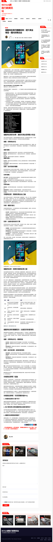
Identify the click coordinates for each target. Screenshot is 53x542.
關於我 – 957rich (9, 18)
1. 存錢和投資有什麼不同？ (11, 129)
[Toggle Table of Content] (19, 114)
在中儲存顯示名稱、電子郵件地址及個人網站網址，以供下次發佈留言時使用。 (19, 502)
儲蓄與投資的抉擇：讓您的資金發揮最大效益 (12, 115)
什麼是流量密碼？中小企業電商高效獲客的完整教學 (45, 36)
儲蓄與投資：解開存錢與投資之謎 (10, 122)
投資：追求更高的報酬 (10, 117)
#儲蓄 (17, 37)
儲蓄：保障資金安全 (10, 116)
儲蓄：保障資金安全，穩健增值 (11, 124)
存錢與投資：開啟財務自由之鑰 (10, 118)
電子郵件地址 (5, 492)
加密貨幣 (39, 18)
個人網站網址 (5, 497)
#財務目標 (26, 37)
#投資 (20, 37)
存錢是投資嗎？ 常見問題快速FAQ (10, 128)
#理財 (22, 37)
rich (10, 36)
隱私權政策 (10, 21)
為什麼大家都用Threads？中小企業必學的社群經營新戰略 (45, 31)
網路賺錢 (16, 18)
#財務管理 (30, 37)
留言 (4, 465)
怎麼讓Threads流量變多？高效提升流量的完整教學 (45, 52)
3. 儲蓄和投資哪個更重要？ (11, 131)
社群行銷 (22, 18)
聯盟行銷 (34, 18)
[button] (48, 19)
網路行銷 (28, 18)
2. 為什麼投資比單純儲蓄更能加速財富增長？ (13, 130)
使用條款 (4, 21)
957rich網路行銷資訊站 (7, 8)
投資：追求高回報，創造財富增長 (12, 125)
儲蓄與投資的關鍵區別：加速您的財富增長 (12, 123)
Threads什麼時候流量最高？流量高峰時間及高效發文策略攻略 (45, 41)
